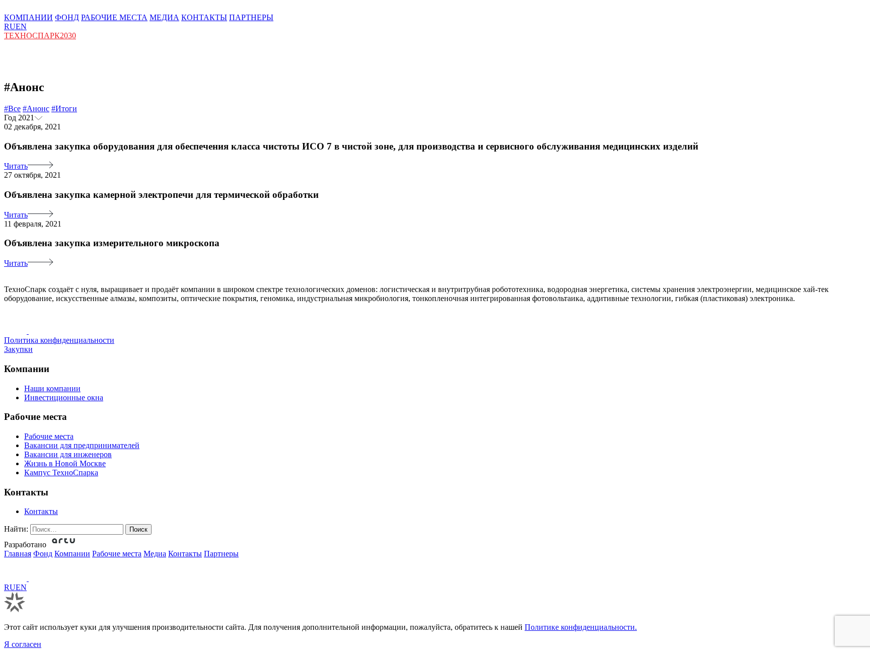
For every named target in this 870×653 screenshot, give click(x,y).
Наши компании (52, 388)
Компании (72, 553)
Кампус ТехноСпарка (61, 472)
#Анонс (36, 108)
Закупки (18, 349)
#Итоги (64, 108)
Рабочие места (49, 436)
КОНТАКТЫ (204, 17)
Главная (17, 553)
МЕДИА (164, 17)
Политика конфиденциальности (59, 340)
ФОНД (67, 17)
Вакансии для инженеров (68, 454)
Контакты (41, 511)
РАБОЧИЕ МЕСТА (114, 17)
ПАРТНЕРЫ (251, 17)
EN (21, 26)
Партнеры (221, 553)
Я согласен (22, 644)
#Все (12, 108)
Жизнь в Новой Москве (65, 463)
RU (10, 26)
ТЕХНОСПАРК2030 (40, 35)
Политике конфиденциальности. (581, 627)
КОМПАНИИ (28, 17)
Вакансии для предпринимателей (81, 445)
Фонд (42, 553)
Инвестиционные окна (63, 397)
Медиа (154, 553)
